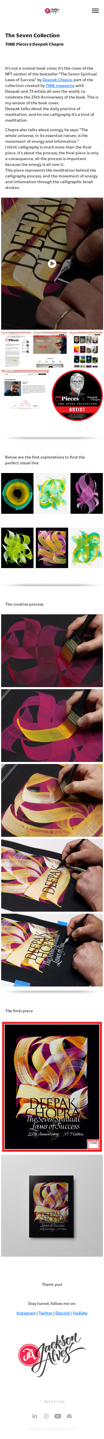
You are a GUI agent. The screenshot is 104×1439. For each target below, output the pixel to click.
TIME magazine (60, 85)
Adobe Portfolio (62, 1429)
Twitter (46, 1313)
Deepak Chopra (57, 79)
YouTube (80, 1313)
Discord (62, 1313)
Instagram (26, 1313)
